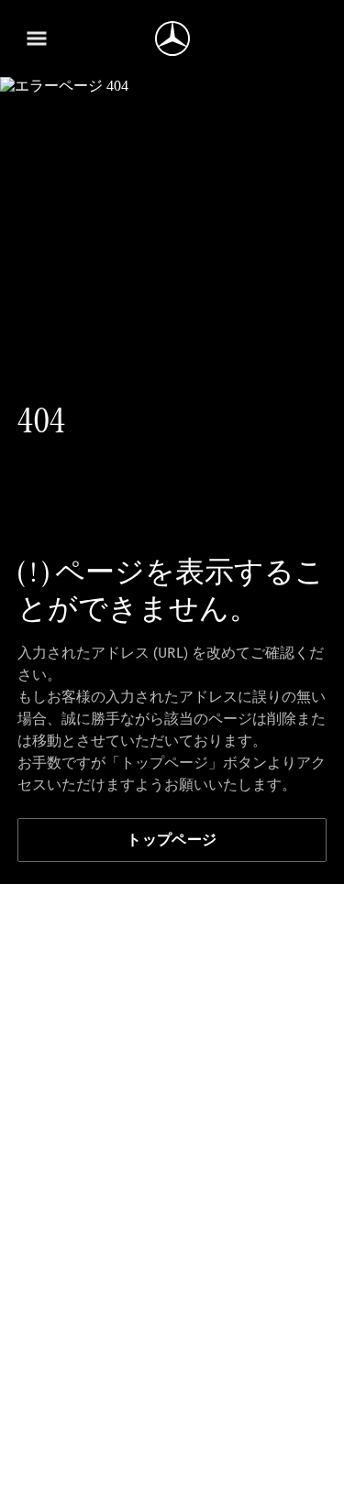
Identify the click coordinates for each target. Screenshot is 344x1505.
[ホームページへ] (172, 38)
